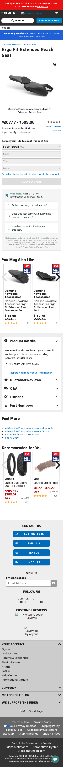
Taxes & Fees (14, 730)
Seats (6, 27)
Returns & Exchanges (15, 658)
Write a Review (53, 126)
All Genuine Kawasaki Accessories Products (29, 428)
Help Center (9, 675)
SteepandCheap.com (31, 751)
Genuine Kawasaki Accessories (19, 44)
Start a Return (11, 662)
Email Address (16, 578)
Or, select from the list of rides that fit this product (30, 174)
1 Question (56, 130)
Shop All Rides (51, 734)
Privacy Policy (42, 722)
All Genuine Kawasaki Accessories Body (27, 431)
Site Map (8, 734)
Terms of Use (20, 722)
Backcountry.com (16, 747)
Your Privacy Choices (23, 725)
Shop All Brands (28, 734)
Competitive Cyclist (45, 747)
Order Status (10, 653)
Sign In (6, 649)
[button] (31, 562)
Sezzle (6, 671)
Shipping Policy (50, 726)
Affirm (6, 667)
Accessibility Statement (42, 730)
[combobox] (31, 147)
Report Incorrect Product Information (31, 372)
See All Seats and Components (22, 434)
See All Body (12, 437)
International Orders (15, 680)
